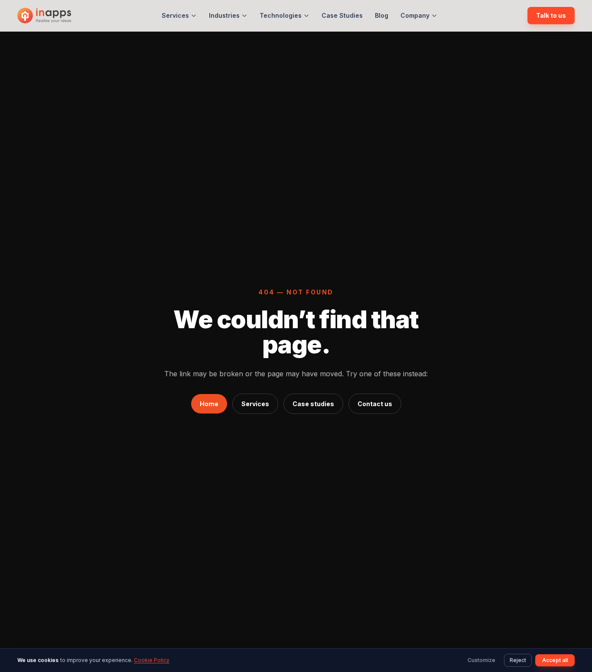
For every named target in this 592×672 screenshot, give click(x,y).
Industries (224, 15)
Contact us (375, 403)
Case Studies (342, 15)
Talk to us (551, 15)
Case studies (313, 403)
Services (175, 15)
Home (209, 403)
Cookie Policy (151, 660)
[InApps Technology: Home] (44, 15)
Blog (381, 15)
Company (414, 15)
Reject (518, 660)
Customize (481, 660)
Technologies (281, 15)
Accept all (555, 660)
